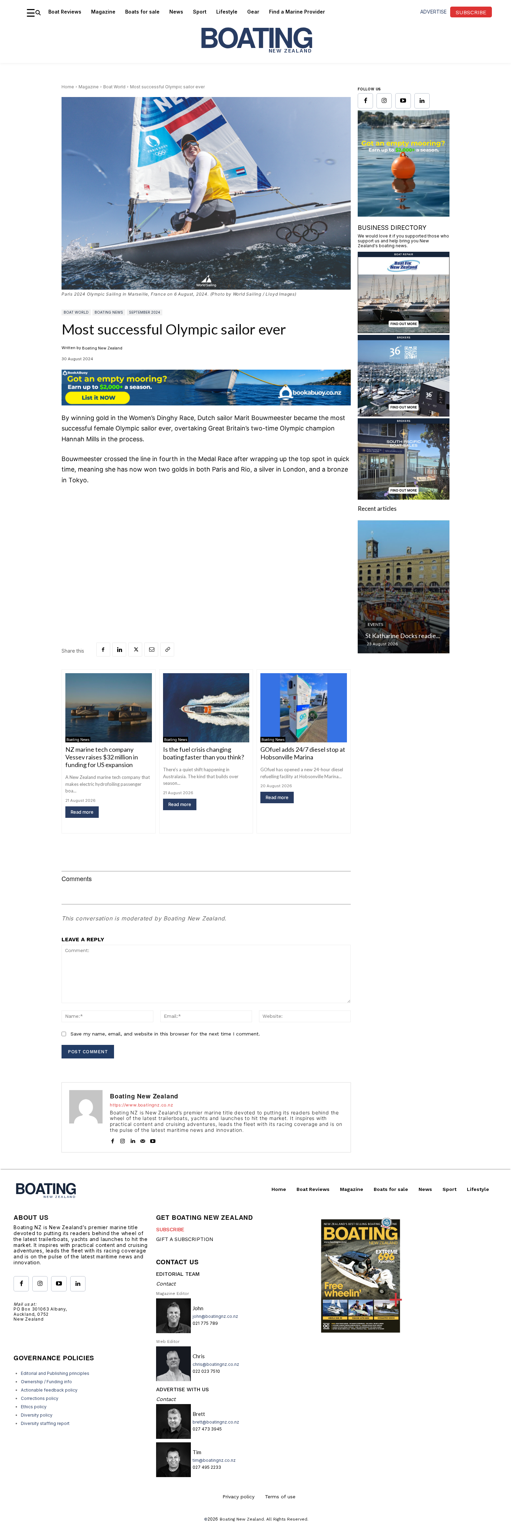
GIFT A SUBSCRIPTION (184, 1239)
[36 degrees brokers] (403, 414)
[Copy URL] (167, 649)
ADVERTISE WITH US (182, 1389)
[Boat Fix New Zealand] (403, 331)
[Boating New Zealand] (86, 1117)
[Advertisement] (206, 543)
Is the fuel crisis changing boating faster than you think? (203, 753)
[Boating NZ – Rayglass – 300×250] (403, 184)
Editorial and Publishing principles (55, 1373)
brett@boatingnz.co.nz (216, 1422)
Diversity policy (36, 1415)
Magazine (89, 86)
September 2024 (144, 312)
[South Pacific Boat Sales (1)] (403, 497)
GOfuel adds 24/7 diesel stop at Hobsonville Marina (302, 753)
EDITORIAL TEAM (178, 1274)
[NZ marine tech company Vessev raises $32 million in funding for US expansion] (108, 707)
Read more (82, 812)
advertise (433, 12)
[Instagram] (122, 1139)
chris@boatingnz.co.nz (216, 1364)
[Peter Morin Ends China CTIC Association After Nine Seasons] (403, 586)
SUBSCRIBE (170, 1229)
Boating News (109, 312)
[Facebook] (103, 649)
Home (68, 86)
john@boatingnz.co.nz (215, 1316)
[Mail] (142, 1139)
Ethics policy (34, 1406)
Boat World (114, 86)
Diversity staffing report (45, 1423)
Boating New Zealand (102, 348)
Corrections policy (39, 1398)
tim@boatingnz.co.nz (214, 1460)
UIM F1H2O (379, 616)
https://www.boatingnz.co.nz (141, 1105)
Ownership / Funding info (46, 1381)
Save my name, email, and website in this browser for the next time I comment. (165, 1034)
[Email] (151, 649)
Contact (166, 1284)
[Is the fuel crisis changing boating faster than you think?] (206, 707)
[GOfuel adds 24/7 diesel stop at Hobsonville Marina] (303, 707)
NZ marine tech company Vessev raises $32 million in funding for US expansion (101, 757)
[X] (135, 649)
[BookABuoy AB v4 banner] (206, 387)
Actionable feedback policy (49, 1390)
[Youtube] (152, 1139)
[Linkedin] (119, 649)
